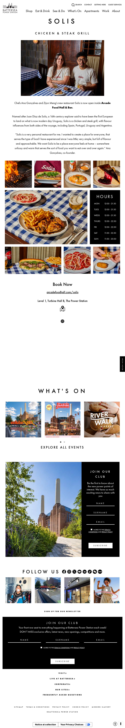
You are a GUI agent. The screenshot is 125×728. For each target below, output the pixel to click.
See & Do (59, 11)
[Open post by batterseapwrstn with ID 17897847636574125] (107, 590)
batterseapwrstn (18, 579)
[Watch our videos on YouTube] (79, 572)
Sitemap (18, 707)
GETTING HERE (100, 4)
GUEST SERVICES (115, 4)
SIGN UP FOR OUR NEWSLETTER (62, 611)
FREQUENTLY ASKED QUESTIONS (62, 695)
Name (100, 503)
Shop (29, 11)
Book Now (122, 364)
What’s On (74, 11)
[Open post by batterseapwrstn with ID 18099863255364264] (48, 590)
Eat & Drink (42, 11)
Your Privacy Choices (71, 724)
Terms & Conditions (62, 648)
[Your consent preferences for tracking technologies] (120, 723)
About (116, 11)
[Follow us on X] (74, 572)
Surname (101, 512)
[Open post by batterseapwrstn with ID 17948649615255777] (18, 590)
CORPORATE (62, 684)
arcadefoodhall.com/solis (62, 292)
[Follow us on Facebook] (64, 572)
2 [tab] (64, 442)
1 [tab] (60, 442)
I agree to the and (64, 648)
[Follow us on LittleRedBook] (100, 572)
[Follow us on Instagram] (69, 572)
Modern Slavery (101, 707)
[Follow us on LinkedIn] (85, 572)
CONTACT (88, 4)
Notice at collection (45, 724)
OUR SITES (61, 690)
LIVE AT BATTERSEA (61, 679)
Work (105, 11)
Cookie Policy (81, 707)
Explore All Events (62, 447)
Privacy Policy (107, 532)
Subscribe (100, 545)
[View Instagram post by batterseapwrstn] (29, 600)
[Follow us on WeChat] (95, 572)
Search (78, 4)
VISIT (61, 673)
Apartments (91, 11)
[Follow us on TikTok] (90, 572)
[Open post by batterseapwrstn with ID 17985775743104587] (77, 590)
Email (100, 522)
